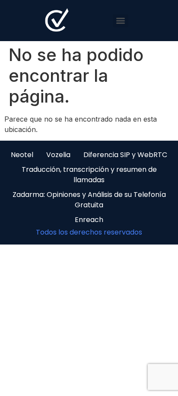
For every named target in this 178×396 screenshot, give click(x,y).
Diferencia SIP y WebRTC (125, 155)
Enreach (89, 220)
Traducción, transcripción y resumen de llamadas (89, 174)
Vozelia (58, 155)
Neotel (22, 155)
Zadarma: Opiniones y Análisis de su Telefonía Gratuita (89, 200)
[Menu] (120, 20)
